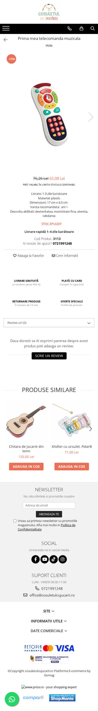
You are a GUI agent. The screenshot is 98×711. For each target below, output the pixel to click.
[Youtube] (44, 559)
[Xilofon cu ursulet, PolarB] (71, 421)
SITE (47, 611)
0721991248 (51, 588)
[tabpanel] (49, 112)
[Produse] (6, 29)
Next (90, 117)
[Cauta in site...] (92, 28)
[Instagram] (63, 559)
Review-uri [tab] (16, 322)
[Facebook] (35, 559)
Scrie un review (49, 355)
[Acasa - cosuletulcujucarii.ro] (49, 12)
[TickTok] (53, 559)
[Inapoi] (3, 40)
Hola (49, 45)
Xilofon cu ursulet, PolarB (72, 446)
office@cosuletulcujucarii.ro (52, 595)
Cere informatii (66, 255)
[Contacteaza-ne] (69, 28)
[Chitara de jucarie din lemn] (26, 421)
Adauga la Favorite (30, 255)
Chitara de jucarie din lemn (26, 448)
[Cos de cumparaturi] (81, 28)
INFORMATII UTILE (47, 621)
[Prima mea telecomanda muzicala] (49, 112)
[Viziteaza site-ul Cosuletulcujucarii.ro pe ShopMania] (62, 697)
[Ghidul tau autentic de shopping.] (33, 697)
